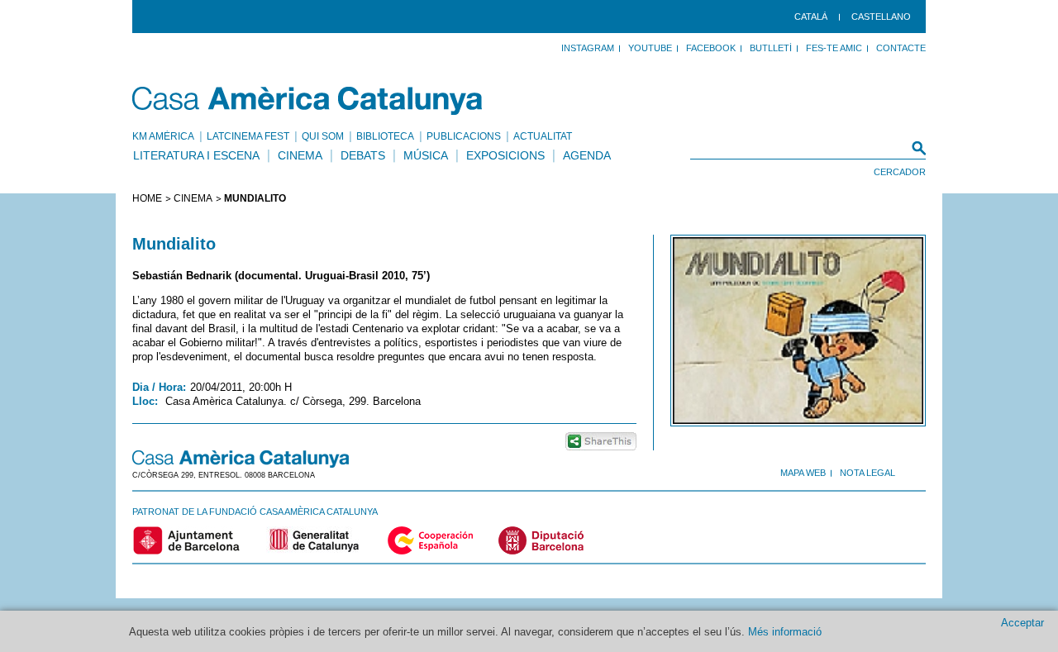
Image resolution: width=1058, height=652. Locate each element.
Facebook (711, 48)
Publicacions (464, 136)
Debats (363, 155)
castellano (881, 16)
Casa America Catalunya (308, 101)
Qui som (323, 136)
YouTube (650, 48)
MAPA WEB (803, 473)
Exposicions (505, 155)
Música (425, 155)
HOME (147, 198)
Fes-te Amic (834, 48)
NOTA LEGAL (867, 473)
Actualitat (542, 136)
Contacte (901, 48)
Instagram (587, 48)
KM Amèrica (163, 136)
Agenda (587, 155)
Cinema (300, 155)
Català (810, 16)
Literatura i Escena (196, 155)
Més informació (785, 632)
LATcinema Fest (248, 136)
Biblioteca (385, 136)
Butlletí (771, 48)
